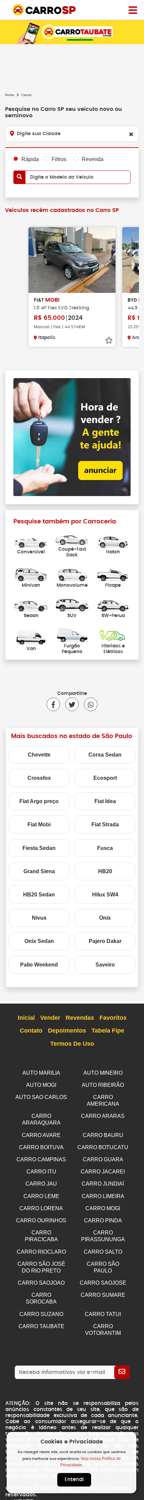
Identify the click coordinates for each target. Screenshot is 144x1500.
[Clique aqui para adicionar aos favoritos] (108, 340)
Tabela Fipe (107, 1030)
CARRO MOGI (102, 1208)
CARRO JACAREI (103, 1171)
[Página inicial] (133, 10)
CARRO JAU (41, 1184)
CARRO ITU (41, 1171)
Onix (105, 918)
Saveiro (105, 965)
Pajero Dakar (105, 941)
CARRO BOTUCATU (102, 1147)
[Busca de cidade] (131, 134)
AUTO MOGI (41, 1085)
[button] (130, 289)
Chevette (39, 755)
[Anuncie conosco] (72, 436)
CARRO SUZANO (41, 1314)
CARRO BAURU (103, 1135)
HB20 (105, 871)
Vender (50, 1017)
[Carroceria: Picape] (113, 574)
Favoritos (113, 1017)
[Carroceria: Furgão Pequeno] (72, 634)
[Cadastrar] (122, 1372)
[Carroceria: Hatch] (113, 540)
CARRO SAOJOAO (41, 1283)
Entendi (74, 1479)
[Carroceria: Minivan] (31, 574)
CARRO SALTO (103, 1252)
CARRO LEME (41, 1196)
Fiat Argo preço (39, 801)
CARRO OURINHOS (41, 1220)
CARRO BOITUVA (41, 1147)
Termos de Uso (72, 1043)
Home (9, 95)
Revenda (92, 159)
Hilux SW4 (105, 894)
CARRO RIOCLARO (41, 1252)
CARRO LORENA (41, 1208)
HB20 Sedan (39, 894)
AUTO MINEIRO (103, 1073)
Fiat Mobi (39, 824)
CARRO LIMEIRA (103, 1196)
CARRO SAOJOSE (103, 1283)
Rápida (30, 159)
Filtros (59, 159)
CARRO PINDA (103, 1220)
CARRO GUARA (103, 1159)
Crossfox (39, 778)
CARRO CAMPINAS (41, 1159)
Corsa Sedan (105, 755)
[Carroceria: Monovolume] (72, 574)
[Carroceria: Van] (31, 637)
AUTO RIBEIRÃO (103, 1085)
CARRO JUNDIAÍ (103, 1184)
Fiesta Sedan (39, 848)
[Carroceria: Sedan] (31, 604)
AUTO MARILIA (41, 1073)
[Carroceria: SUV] (72, 604)
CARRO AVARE (41, 1135)
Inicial (26, 1017)
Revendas (80, 1017)
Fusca (105, 848)
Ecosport (105, 778)
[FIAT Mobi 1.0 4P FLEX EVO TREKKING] (72, 260)
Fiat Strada (105, 824)
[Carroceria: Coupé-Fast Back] (72, 537)
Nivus (39, 918)
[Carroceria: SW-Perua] (113, 604)
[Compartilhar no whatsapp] (88, 704)
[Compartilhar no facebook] (53, 704)
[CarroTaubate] (72, 32)
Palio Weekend (39, 965)
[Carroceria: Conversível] (31, 540)
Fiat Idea (105, 801)
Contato (31, 1030)
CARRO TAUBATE (41, 1326)
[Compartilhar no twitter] (69, 704)
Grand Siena (39, 871)
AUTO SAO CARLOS (41, 1097)
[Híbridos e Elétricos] (113, 634)
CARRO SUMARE (103, 1295)
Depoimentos (67, 1030)
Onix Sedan (39, 941)
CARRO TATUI (103, 1314)
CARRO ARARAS (103, 1116)
